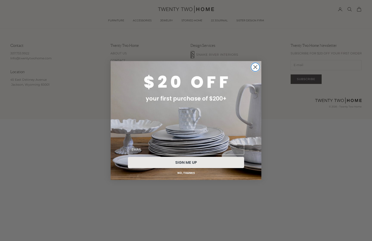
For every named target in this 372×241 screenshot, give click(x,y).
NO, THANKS (186, 173)
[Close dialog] (255, 67)
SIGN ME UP (186, 162)
